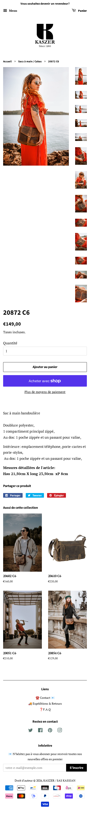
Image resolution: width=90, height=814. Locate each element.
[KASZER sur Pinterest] (50, 731)
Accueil (7, 61)
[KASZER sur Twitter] (30, 731)
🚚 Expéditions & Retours (45, 703)
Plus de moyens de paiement (45, 392)
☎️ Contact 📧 (45, 698)
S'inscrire (76, 767)
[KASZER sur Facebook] (40, 731)
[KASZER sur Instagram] (59, 731)
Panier (82, 11)
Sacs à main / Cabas (30, 61)
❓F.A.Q (45, 709)
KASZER (48, 780)
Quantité (10, 343)
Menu (12, 11)
